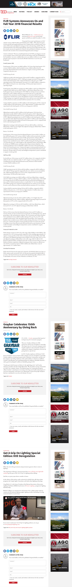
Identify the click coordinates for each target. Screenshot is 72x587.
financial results (31, 36)
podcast (30, 527)
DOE (9, 527)
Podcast (29, 11)
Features (22, 11)
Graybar (31, 338)
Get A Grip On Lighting (20, 527)
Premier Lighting (30, 486)
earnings (10, 259)
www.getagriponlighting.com (12, 524)
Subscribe (44, 11)
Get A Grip (13, 527)
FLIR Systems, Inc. (38, 35)
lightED (27, 527)
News (15, 11)
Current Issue (54, 11)
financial (14, 259)
